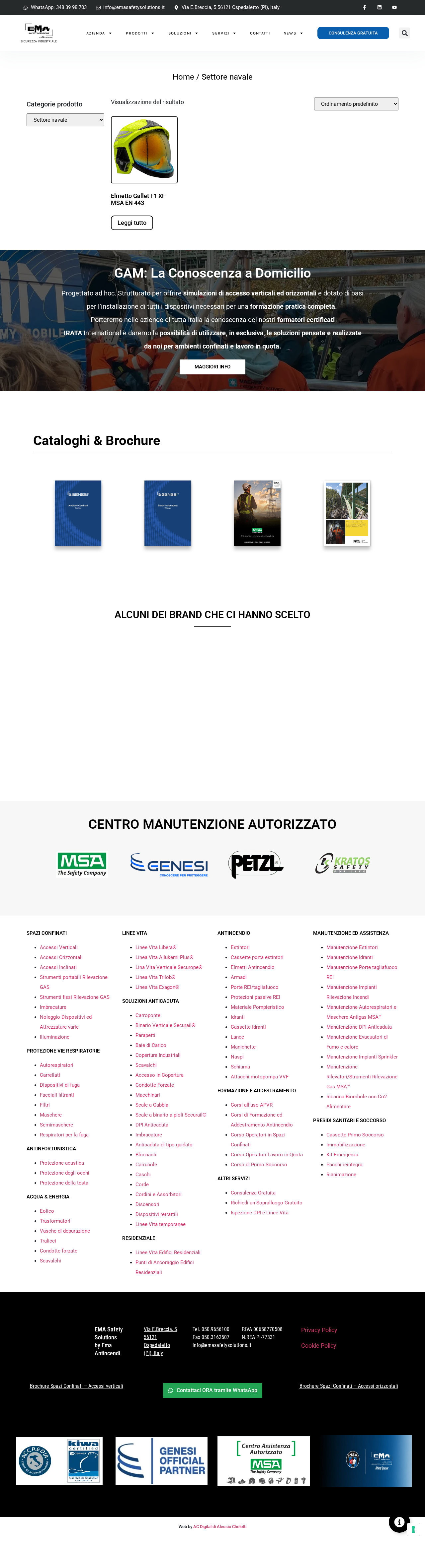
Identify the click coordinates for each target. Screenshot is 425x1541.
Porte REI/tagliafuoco (255, 987)
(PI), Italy (153, 1353)
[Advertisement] (212, 731)
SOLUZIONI (180, 33)
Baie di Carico (150, 1045)
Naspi (237, 1057)
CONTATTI (260, 33)
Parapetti (145, 1035)
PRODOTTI (136, 33)
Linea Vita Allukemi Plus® (164, 957)
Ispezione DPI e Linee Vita (260, 1213)
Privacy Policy (319, 1329)
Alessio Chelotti (231, 1526)
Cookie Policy (318, 1345)
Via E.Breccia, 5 (160, 1329)
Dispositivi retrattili (156, 1214)
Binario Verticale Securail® (165, 1025)
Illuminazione (54, 1037)
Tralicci (48, 1241)
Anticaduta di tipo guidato (164, 1145)
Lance (237, 1037)
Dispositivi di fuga (60, 1085)
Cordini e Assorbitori (158, 1194)
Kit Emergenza (342, 1155)
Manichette (243, 1047)
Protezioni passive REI (255, 997)
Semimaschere (56, 1125)
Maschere (51, 1115)
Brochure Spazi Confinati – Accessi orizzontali (348, 1386)
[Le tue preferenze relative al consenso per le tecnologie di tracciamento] (413, 1529)
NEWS (290, 33)
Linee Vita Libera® (156, 947)
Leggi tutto (132, 222)
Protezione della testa (64, 1183)
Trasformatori (55, 1221)
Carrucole (146, 1165)
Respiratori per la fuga (64, 1135)
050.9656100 (215, 1329)
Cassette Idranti (248, 1027)
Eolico (47, 1211)
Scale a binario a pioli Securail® (171, 1115)
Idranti (238, 1017)
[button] (404, 33)
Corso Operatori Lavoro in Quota (267, 1155)
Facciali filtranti (57, 1095)
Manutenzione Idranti (349, 957)
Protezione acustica (62, 1163)
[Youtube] (394, 7)
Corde (142, 1185)
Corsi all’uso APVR (252, 1105)
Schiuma (240, 1067)
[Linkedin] (379, 7)
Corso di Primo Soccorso (259, 1165)
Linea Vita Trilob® (155, 977)
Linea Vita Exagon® (157, 987)
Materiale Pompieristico (257, 1007)
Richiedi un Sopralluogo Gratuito (266, 1203)
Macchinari (147, 1095)
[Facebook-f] (364, 7)
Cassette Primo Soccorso (355, 1135)
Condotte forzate (58, 1251)
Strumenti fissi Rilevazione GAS (75, 997)
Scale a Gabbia (151, 1105)
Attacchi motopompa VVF (260, 1077)
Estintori (240, 947)
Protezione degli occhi (64, 1173)
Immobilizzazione (345, 1145)
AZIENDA (95, 33)
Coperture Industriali (158, 1055)
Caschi (143, 1175)
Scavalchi (50, 1261)
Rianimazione (341, 1175)
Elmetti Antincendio (253, 967)
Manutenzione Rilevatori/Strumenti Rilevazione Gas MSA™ (361, 1077)
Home (183, 77)
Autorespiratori (56, 1065)
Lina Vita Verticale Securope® (169, 967)
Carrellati (50, 1075)
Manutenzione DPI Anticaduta (359, 1027)
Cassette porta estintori (257, 957)
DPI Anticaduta (151, 1125)
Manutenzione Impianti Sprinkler (362, 1057)
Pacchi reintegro (344, 1165)
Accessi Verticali (59, 947)
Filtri (45, 1105)
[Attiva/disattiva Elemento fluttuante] (399, 1522)
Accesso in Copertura (159, 1075)
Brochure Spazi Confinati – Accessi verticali (76, 1386)
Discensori (147, 1204)
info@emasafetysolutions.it (222, 1345)
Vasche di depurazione (65, 1231)
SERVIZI (220, 33)
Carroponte (147, 1015)
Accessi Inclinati (58, 967)
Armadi (239, 977)
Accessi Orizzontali (61, 957)
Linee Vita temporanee (160, 1224)
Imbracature (53, 1007)
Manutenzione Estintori (352, 947)
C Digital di (206, 1526)
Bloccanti (145, 1155)
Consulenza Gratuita (253, 1193)
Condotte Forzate (154, 1085)
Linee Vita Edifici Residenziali (168, 1252)
